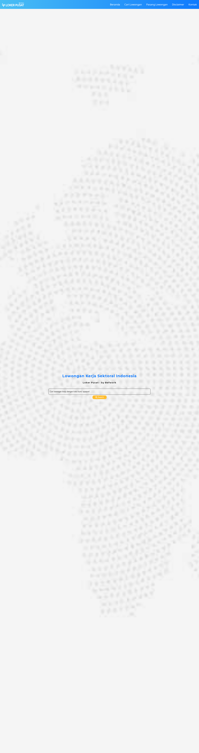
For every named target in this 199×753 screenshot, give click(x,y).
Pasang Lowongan (157, 4)
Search (100, 397)
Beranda (115, 4)
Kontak (193, 4)
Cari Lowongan (133, 4)
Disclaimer (178, 4)
